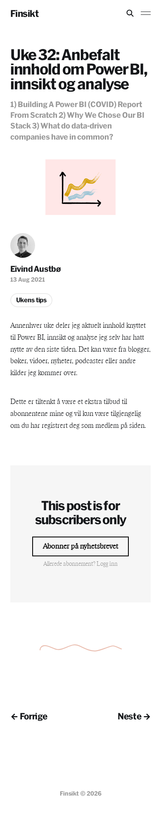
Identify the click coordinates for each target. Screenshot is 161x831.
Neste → (134, 716)
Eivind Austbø (35, 268)
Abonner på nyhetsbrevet (80, 546)
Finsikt (24, 13)
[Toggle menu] (146, 13)
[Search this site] (130, 13)
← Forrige (28, 716)
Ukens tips (31, 299)
